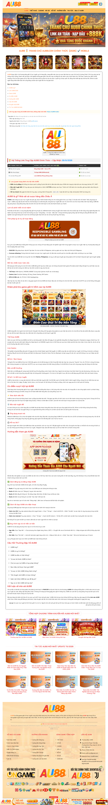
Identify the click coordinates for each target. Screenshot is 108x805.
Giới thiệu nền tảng (25, 126)
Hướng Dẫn (61, 10)
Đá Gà (47, 10)
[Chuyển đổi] (9, 547)
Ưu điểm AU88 (13, 96)
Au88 (26, 10)
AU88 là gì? (12, 88)
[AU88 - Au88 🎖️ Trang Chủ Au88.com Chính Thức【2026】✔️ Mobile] (14, 4)
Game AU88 (12, 93)
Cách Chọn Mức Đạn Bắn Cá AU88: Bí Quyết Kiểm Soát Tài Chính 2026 (66, 667)
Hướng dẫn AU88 (14, 99)
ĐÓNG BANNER (53, 797)
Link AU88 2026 (13, 90)
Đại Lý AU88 (79, 10)
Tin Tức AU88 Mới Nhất (15, 107)
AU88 (12, 715)
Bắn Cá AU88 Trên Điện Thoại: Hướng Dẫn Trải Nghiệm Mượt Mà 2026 (41, 667)
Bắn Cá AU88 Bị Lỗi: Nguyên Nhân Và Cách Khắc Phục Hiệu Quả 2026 (17, 667)
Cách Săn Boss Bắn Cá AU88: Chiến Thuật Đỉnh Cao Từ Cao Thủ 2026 (91, 667)
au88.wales (34, 121)
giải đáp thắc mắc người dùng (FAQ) (71, 126)
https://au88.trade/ (53, 111)
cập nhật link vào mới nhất (38, 126)
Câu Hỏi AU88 (13, 101)
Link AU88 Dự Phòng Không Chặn (43, 175)
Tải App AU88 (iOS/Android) (41, 172)
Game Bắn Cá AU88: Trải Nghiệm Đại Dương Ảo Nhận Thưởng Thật (91, 691)
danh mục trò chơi (49, 126)
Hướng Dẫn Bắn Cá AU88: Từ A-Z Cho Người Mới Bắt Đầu (41, 690)
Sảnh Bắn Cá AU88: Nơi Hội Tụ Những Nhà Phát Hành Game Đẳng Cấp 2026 (66, 691)
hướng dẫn (57, 126)
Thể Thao (33, 10)
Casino (41, 10)
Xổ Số (53, 10)
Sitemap (56, 728)
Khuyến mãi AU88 (14, 104)
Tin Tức (70, 10)
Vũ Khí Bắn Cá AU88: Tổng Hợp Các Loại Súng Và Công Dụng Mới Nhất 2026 (17, 691)
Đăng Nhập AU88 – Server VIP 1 (42, 168)
